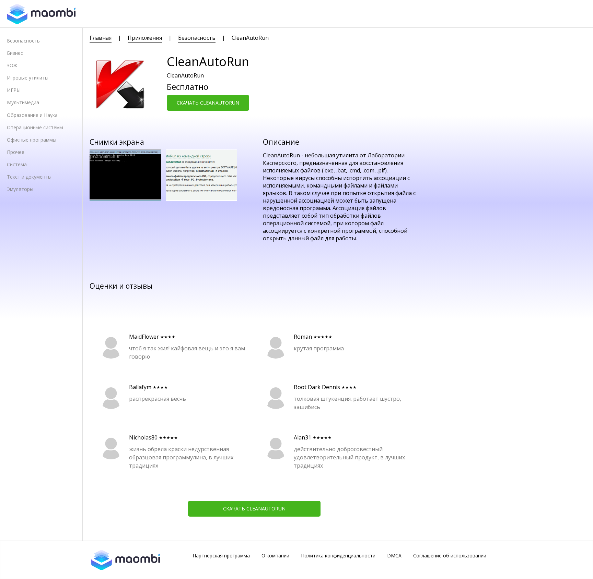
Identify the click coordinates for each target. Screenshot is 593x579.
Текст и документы (29, 176)
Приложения (145, 37)
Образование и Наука (32, 115)
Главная (101, 37)
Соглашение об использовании (449, 555)
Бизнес (15, 53)
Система (17, 164)
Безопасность (23, 40)
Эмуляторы (20, 189)
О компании (275, 555)
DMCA (394, 555)
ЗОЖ (12, 65)
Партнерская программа (221, 555)
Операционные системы (35, 127)
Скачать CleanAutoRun (208, 102)
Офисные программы (31, 139)
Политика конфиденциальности (338, 555)
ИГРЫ (14, 90)
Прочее (15, 152)
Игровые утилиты (27, 77)
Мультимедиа (23, 102)
